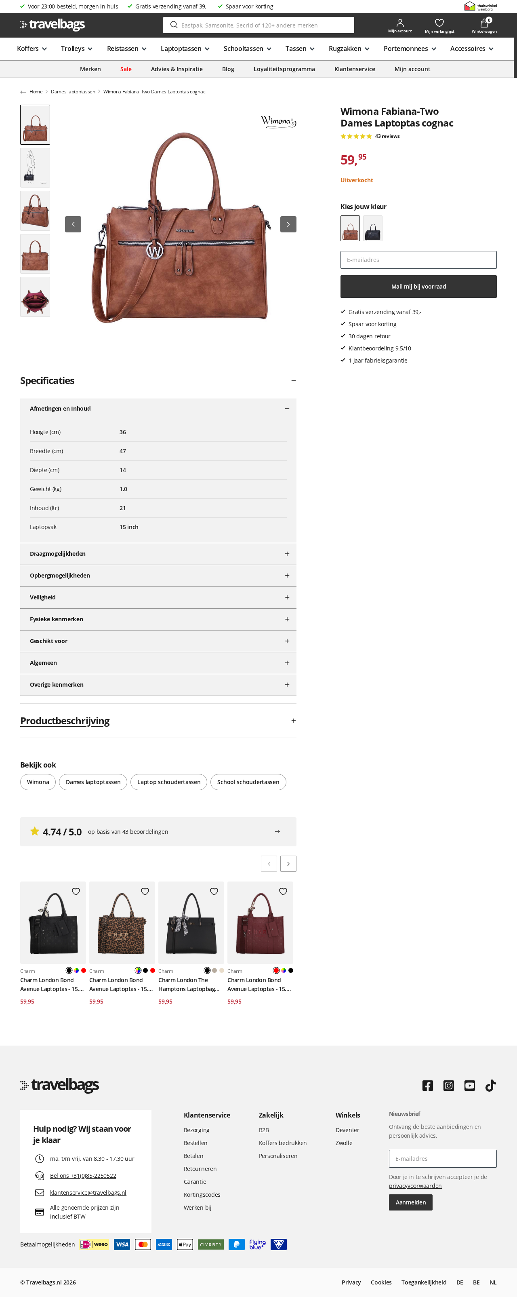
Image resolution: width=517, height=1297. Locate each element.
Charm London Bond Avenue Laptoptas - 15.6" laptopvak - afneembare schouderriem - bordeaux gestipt (259, 985)
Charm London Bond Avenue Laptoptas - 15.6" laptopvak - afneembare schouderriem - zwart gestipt (52, 985)
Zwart (145, 970)
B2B (264, 1130)
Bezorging (197, 1130)
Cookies (381, 1282)
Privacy (351, 1282)
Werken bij (198, 1207)
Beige (221, 970)
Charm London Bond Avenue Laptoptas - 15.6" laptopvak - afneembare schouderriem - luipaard (121, 985)
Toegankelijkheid (424, 1282)
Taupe (214, 970)
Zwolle (344, 1143)
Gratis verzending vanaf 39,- (171, 6)
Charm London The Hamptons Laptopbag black (186, 985)
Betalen (194, 1156)
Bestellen (196, 1143)
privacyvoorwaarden (415, 1185)
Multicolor (76, 970)
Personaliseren (278, 1156)
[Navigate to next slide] (288, 864)
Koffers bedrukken (283, 1143)
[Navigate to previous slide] (269, 864)
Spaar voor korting (249, 6)
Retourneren (200, 1169)
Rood (83, 970)
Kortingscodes (202, 1194)
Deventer (347, 1130)
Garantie (195, 1181)
